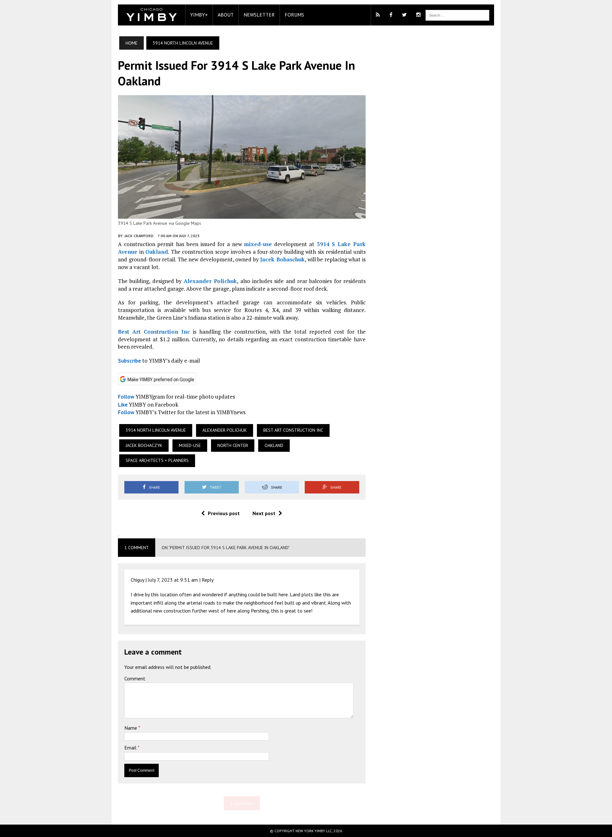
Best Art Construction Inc (154, 331)
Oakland (156, 251)
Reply (208, 580)
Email (131, 747)
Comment (134, 678)
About (226, 14)
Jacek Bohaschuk (282, 259)
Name (131, 728)
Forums (294, 14)
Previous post (224, 513)
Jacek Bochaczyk (144, 445)
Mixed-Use (190, 445)
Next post (263, 513)
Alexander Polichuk (210, 281)
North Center (232, 445)
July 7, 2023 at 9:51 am (173, 580)
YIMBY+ (199, 14)
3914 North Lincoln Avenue (156, 430)
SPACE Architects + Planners (157, 460)
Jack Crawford (138, 235)
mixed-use (258, 244)
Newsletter (259, 14)
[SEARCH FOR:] (457, 14)
